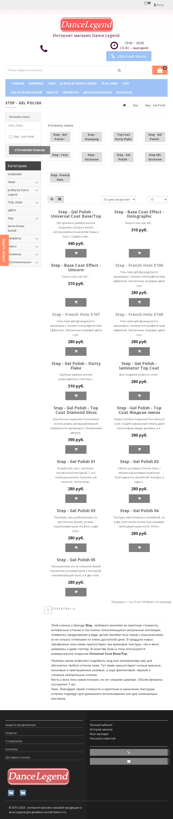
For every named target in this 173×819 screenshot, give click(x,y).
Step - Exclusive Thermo (91, 159)
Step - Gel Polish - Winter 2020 (123, 159)
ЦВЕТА (12, 210)
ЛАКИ (52, 83)
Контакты (124, 92)
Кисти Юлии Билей (26, 92)
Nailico (52, 92)
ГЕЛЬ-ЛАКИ (109, 83)
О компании (13, 741)
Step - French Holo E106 (139, 265)
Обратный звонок (131, 56)
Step (125, 83)
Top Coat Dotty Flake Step (123, 139)
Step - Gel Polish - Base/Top (60, 139)
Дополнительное (97, 92)
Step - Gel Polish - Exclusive (155, 139)
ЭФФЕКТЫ (14, 238)
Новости (11, 733)
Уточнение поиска (30, 150)
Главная (17, 83)
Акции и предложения (20, 725)
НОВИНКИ (36, 83)
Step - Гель (60, 155)
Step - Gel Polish (24, 137)
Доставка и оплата (17, 757)
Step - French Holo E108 (139, 314)
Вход (160, 5)
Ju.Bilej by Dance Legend (78, 83)
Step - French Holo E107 (76, 314)
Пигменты (71, 92)
